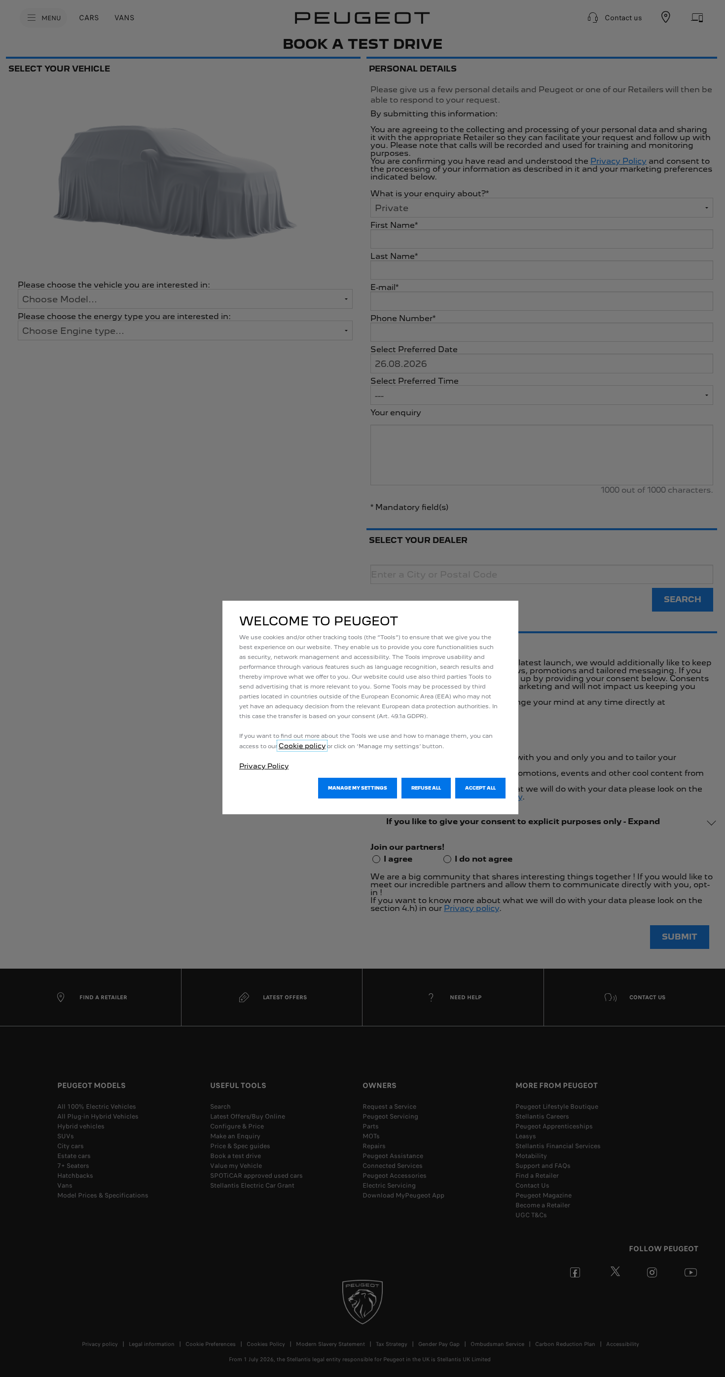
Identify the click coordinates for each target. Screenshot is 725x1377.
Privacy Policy (264, 766)
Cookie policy (302, 746)
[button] (357, 788)
